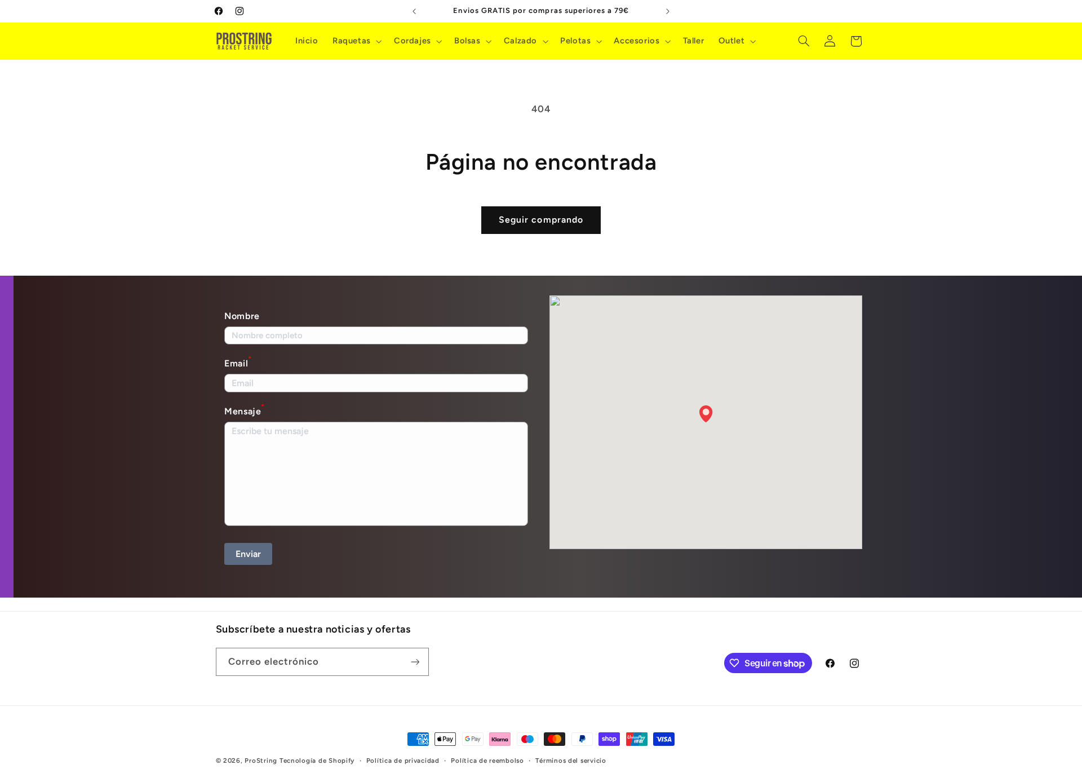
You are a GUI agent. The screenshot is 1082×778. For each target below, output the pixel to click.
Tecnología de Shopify (317, 760)
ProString (261, 760)
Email (238, 362)
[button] (356, 41)
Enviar (248, 554)
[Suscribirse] (415, 661)
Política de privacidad (403, 760)
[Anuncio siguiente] (667, 11)
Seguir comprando (541, 219)
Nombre (242, 316)
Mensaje (244, 410)
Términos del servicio (570, 760)
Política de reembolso (487, 760)
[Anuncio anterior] (414, 11)
